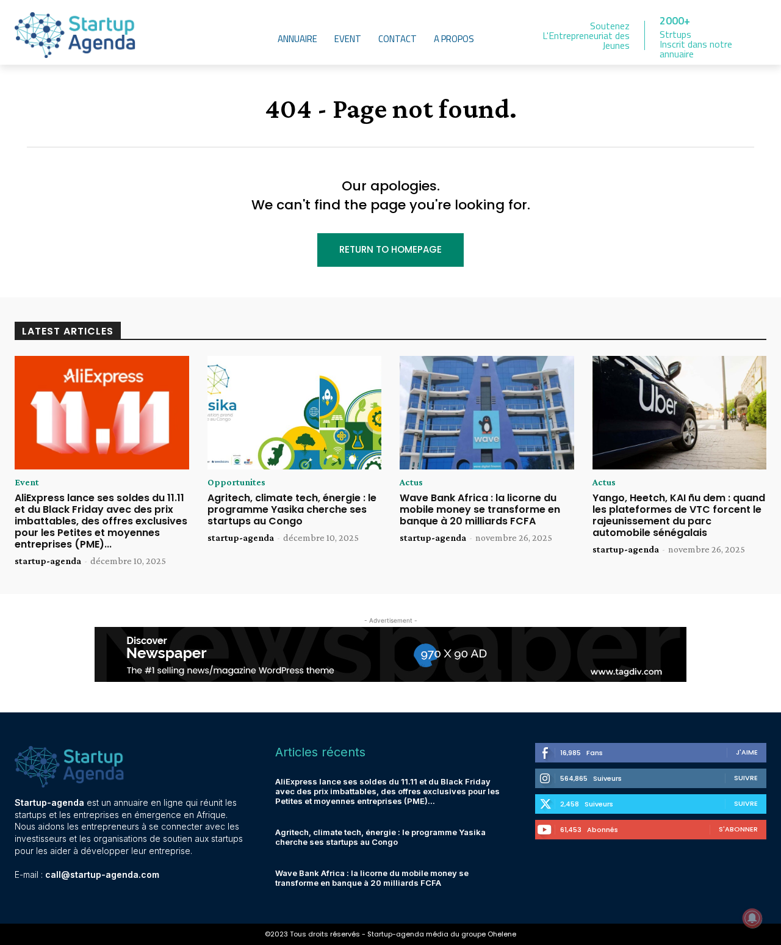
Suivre (746, 778)
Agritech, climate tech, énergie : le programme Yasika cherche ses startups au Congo (291, 509)
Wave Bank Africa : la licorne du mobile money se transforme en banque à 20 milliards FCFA (480, 509)
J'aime (747, 752)
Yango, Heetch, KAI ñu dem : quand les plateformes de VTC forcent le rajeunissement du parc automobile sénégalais (678, 515)
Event (27, 482)
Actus (411, 482)
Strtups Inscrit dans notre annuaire (696, 44)
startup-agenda (48, 561)
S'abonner (738, 829)
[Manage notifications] (752, 918)
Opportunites (236, 482)
